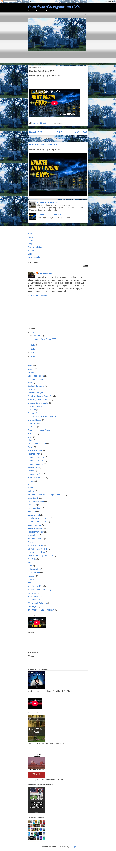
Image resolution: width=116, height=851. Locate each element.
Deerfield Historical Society (39, 430)
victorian (31, 576)
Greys (30, 447)
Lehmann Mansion (36, 501)
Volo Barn (32, 593)
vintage (31, 579)
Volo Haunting (34, 596)
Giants (30, 440)
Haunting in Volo (35, 474)
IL (28, 484)
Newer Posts (35, 131)
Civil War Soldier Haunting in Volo (42, 416)
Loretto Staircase (35, 508)
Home (31, 14)
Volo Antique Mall (35, 586)
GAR (30, 437)
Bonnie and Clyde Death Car (40, 396)
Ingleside (32, 491)
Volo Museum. (34, 600)
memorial (32, 511)
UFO (30, 566)
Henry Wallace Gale (36, 477)
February (37, 336)
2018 (33, 349)
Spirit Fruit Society (36, 545)
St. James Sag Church (37, 549)
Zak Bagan (32, 606)
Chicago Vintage (35, 406)
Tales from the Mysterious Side (54, 7)
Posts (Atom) (64, 139)
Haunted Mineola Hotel (47, 202)
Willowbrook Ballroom (37, 603)
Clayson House (34, 420)
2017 (33, 353)
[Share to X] (58, 123)
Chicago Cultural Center (38, 403)
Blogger (73, 847)
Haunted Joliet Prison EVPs (42, 71)
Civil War (32, 410)
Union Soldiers (34, 569)
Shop (68, 14)
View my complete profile (39, 295)
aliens (30, 365)
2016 (33, 356)
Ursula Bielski (34, 572)
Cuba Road (33, 423)
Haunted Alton (34, 454)
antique (31, 369)
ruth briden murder (36, 538)
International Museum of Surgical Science (46, 494)
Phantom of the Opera (37, 521)
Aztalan (31, 372)
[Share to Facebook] (60, 123)
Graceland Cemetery (37, 443)
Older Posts (81, 131)
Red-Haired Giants (57, 14)
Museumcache (34, 257)
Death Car (32, 427)
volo (29, 583)
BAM (30, 382)
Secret (30, 542)
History (84, 14)
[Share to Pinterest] (61, 123)
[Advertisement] (61, 59)
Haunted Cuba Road (37, 460)
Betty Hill (32, 389)
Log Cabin (32, 505)
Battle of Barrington (36, 386)
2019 (33, 345)
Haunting (32, 471)
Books (46, 14)
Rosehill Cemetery (36, 532)
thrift (29, 562)
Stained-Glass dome (36, 552)
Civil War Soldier (35, 413)
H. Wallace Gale (35, 450)
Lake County (33, 498)
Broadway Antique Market (39, 399)
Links (76, 14)
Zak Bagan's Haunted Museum (41, 610)
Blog (38, 14)
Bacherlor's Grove (35, 379)
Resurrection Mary (36, 528)
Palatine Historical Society (39, 518)
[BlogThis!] (56, 123)
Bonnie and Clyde (35, 393)
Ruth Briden (33, 535)
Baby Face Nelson (36, 376)
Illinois (30, 488)
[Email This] (55, 123)
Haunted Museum (35, 464)
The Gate (32, 559)
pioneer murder (34, 525)
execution (32, 433)
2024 (33, 332)
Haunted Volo (34, 467)
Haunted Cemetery (36, 457)
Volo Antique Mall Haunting (39, 589)
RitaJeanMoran (45, 273)
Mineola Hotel (34, 515)
